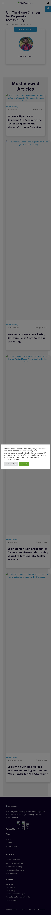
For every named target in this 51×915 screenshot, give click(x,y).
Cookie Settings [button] (11, 464)
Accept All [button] (24, 464)
